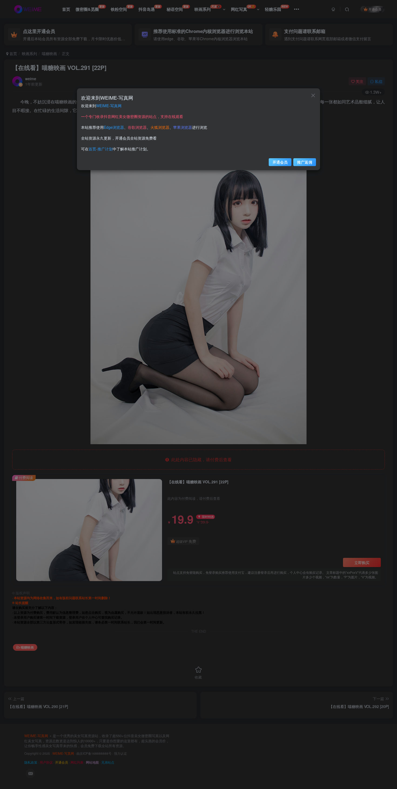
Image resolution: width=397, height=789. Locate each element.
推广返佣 (304, 162)
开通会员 (280, 162)
